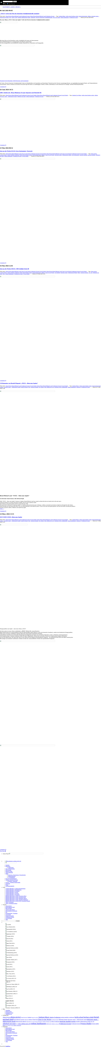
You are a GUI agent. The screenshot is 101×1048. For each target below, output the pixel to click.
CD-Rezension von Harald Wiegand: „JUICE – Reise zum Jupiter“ (19, 383)
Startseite (7, 865)
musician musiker (91, 155)
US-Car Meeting (8, 1025)
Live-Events (8, 914)
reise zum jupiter (56, 17)
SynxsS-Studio (33, 95)
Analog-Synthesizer (55, 1017)
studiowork (57, 1023)
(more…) (2, 508)
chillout (89, 16)
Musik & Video (8, 871)
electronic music (58, 155)
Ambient (29, 1017)
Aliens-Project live (24, 1017)
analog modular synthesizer (13, 155)
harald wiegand (24, 387)
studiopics (53, 1023)
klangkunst (40, 1021)
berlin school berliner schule (72, 16)
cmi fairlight (57, 272)
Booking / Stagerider (12, 881)
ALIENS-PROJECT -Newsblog (12, 894)
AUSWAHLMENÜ (9, 886)
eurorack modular (83, 155)
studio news (48, 1023)
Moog (79, 272)
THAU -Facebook (9, 902)
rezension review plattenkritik (60, 387)
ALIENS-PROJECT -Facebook (12, 891)
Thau (6, 919)
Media (6, 873)
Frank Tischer (28, 1021)
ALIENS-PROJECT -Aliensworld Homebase (15, 888)
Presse (6, 884)
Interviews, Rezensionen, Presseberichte (17, 875)
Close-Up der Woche (25, 153)
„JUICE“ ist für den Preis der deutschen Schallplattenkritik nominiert (19, 13)
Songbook (7, 883)
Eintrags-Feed (8, 1011)
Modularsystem (48, 1021)
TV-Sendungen (11, 877)
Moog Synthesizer (55, 1021)
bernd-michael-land (83, 16)
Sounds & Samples (9, 915)
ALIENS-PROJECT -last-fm (11, 892)
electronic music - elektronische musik (77, 1019)
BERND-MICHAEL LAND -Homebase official (16, 898)
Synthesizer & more (25, 16)
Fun (6, 912)
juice (10, 17)
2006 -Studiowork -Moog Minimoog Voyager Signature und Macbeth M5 (20, 92)
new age (90, 272)
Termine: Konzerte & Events (11, 880)
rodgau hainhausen (65, 17)
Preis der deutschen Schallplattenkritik (44, 17)
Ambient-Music (62, 16)
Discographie (8, 870)
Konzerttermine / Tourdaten (11, 913)
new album (41, 387)
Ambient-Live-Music (76, 95)
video (12, 1025)
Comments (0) (3, 86)
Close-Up (34, 1019)
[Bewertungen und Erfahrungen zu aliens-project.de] (13, 861)
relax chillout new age (49, 387)
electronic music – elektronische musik (8, 96)
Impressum (7, 866)
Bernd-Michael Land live (19, 1019)
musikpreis (33, 17)
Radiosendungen (12, 876)
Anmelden (7, 1010)
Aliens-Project (8, 16)
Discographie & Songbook (11, 910)
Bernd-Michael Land (16, 16)
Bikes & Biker (8, 908)
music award (14, 17)
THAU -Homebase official (11, 903)
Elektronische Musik (66, 155)
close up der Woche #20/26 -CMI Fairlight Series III (14, 269)
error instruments (75, 155)
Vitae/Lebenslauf (9, 872)
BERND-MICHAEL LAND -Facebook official (15, 896)
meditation (44, 1021)
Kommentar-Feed (9, 1012)
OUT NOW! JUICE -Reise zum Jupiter (11, 517)
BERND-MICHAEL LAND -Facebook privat (15, 897)
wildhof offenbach (17, 1025)
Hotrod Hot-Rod (35, 1021)
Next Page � (3, 851)
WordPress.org (8, 1014)
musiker (73, 1021)
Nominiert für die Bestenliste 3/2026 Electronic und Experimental (14, 80)
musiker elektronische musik (24, 17)
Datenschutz (11, 867)
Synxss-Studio (25, 156)
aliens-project (94, 153)
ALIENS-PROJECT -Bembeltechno (13, 889)
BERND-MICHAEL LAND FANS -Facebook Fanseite (17, 901)
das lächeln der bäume (54, 1019)
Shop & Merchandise (10, 868)
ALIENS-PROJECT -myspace (12, 893)
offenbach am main (21, 96)
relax (4, 274)
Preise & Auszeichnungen (11, 878)
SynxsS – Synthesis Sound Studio (12, 882)
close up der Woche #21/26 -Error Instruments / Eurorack (16, 151)
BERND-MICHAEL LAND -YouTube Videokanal (16, 899)
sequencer (78, 387)
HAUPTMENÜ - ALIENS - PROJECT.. (12, 6)
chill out (26, 1019)
